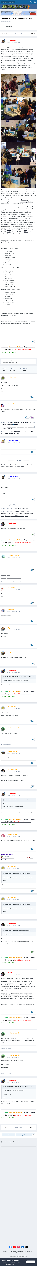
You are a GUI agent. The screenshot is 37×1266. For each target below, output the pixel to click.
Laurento (16, 511)
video (2, 516)
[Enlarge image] (18, 85)
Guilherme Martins (23, 1086)
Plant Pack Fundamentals (10, 995)
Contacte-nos (28, 1251)
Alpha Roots (10, 428)
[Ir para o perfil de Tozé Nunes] (3, 41)
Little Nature (19, 513)
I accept (31, 1262)
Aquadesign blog (5, 575)
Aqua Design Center (26, 202)
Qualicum (17, 424)
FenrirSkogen (16, 508)
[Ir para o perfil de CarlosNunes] (3, 707)
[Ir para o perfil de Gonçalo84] (3, 405)
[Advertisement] (18, 1174)
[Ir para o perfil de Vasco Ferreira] (3, 441)
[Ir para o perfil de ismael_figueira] (3, 477)
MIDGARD (24, 508)
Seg (31, 33)
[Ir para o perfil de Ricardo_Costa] (3, 770)
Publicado (13, 42)
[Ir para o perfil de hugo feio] (3, 610)
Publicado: (13, 379)
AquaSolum (10, 983)
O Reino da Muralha (19, 466)
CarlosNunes (22, 800)
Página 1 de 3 (18, 33)
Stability (9, 232)
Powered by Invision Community (18, 1256)
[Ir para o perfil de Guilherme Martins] (3, 729)
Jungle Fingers (29, 427)
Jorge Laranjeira (24, 676)
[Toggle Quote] (4, 676)
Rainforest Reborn (28, 513)
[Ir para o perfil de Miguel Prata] (3, 629)
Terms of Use (10, 1263)
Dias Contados (11, 427)
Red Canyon (30, 422)
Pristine (26, 232)
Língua (5, 1251)
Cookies (18, 1253)
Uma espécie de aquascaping (18, 464)
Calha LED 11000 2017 (15, 433)
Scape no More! (29, 347)
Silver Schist (20, 427)
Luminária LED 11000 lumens (15, 431)
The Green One (5, 464)
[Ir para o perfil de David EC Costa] (3, 835)
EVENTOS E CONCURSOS (18, 28)
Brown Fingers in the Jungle (18, 422)
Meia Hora (10, 424)
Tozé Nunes (8, 26)
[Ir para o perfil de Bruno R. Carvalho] (3, 556)
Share (9, 1135)
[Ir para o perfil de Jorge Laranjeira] (3, 653)
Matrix (9, 230)
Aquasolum (10, 228)
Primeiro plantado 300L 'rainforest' (14, 516)
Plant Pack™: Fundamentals (11, 224)
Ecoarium (24, 200)
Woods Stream (11, 513)
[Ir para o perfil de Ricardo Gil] (3, 589)
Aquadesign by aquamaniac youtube (11, 578)
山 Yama (4, 424)
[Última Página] (35, 34)
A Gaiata (4, 428)
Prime (25, 230)
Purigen (11, 233)
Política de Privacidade (16, 1251)
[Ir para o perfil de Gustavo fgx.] (3, 378)
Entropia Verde (9, 466)
